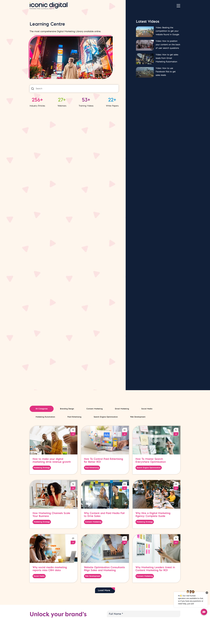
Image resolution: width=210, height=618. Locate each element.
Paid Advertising (74, 417)
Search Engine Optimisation (106, 417)
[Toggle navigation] (178, 5)
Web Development (137, 417)
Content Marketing (94, 409)
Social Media (146, 409)
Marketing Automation (45, 417)
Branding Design (67, 409)
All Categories (42, 409)
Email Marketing (122, 409)
